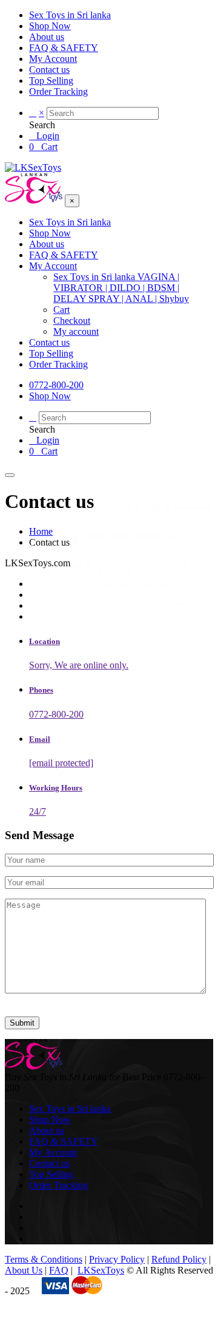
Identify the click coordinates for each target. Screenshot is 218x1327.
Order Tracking (58, 91)
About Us (23, 1270)
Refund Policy (178, 1259)
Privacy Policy (117, 1259)
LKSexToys (101, 1270)
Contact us (49, 69)
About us (46, 37)
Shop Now (50, 26)
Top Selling (51, 80)
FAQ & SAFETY (63, 48)
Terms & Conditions (43, 1259)
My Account (53, 58)
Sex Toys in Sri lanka (70, 15)
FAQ (58, 1270)
